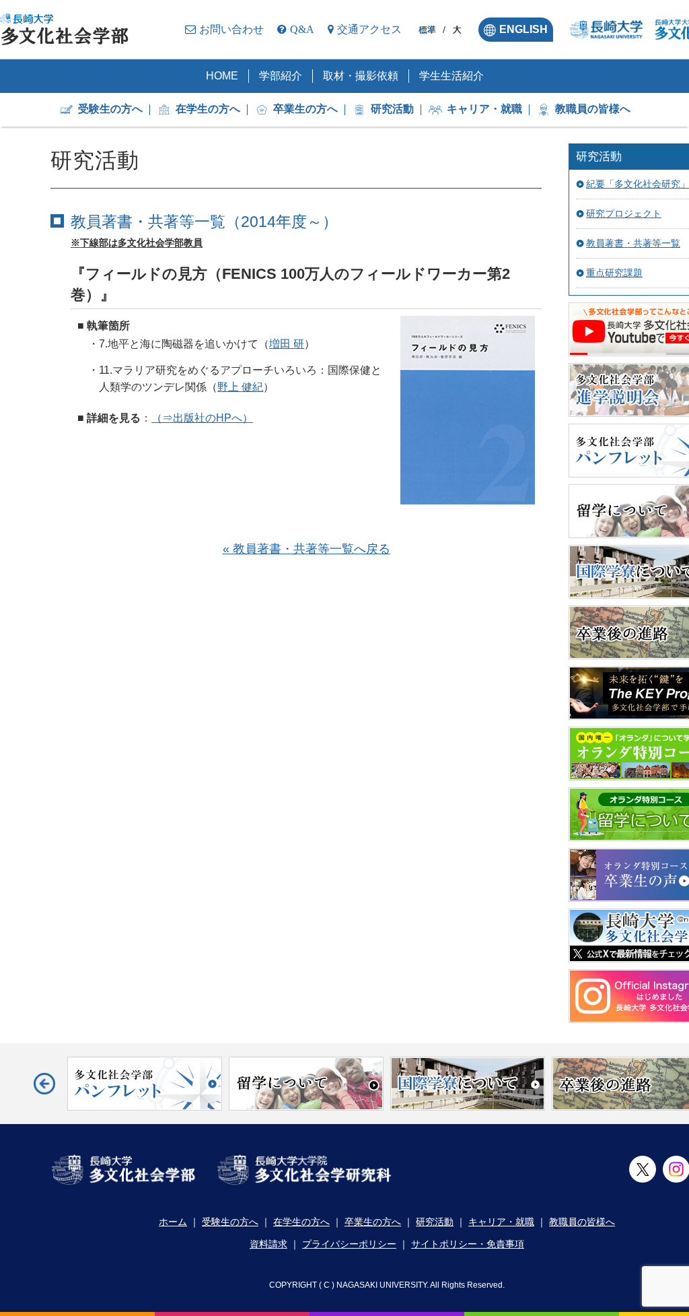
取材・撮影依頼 (360, 75)
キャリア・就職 (484, 108)
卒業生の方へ (305, 108)
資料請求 (268, 1244)
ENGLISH (523, 29)
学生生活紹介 (451, 75)
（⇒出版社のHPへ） (202, 418)
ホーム (173, 1221)
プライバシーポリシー (349, 1244)
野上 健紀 (240, 387)
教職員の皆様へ (592, 108)
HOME (222, 75)
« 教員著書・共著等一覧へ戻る (306, 549)
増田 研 (286, 343)
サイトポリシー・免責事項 (467, 1244)
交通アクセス (369, 29)
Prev (44, 1083)
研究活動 (392, 108)
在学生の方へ (208, 108)
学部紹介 (280, 75)
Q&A (302, 29)
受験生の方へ (110, 108)
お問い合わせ (231, 29)
